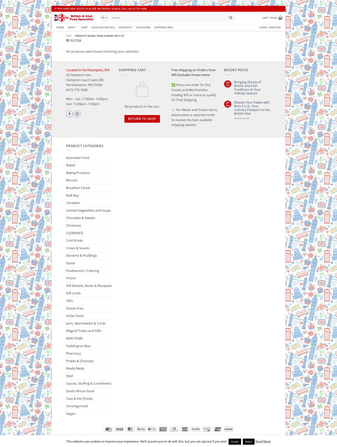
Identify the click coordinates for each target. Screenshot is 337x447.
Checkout (125, 27)
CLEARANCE (74, 233)
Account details (103, 27)
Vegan (70, 414)
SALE (69, 376)
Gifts (69, 301)
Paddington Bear (78, 346)
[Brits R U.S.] (73, 17)
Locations (143, 27)
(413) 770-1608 (76, 90)
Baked (70, 165)
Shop (71, 27)
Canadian (73, 203)
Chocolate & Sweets (80, 218)
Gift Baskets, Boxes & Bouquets (89, 286)
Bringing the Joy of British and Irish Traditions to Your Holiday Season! (247, 87)
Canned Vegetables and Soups (88, 210)
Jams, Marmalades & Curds (86, 323)
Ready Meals (75, 368)
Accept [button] (235, 441)
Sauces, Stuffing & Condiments (88, 383)
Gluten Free (74, 308)
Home (60, 27)
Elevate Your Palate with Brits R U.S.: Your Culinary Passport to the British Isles (252, 108)
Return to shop (142, 119)
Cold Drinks (74, 240)
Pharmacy (73, 353)
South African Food (80, 391)
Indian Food (74, 316)
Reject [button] (248, 441)
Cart (84, 27)
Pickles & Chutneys (80, 361)
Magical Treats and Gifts (83, 331)
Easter (70, 263)
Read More (263, 441)
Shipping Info (163, 27)
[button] (272, 17)
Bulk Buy (72, 195)
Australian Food (77, 158)
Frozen (71, 278)
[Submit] (230, 17)
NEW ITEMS (74, 338)
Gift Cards (73, 293)
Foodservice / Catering (82, 271)
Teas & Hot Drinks (79, 398)
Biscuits (71, 180)
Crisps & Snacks (77, 248)
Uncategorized (77, 406)
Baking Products (78, 173)
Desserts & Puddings (81, 255)
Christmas (73, 225)
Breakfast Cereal (78, 188)
